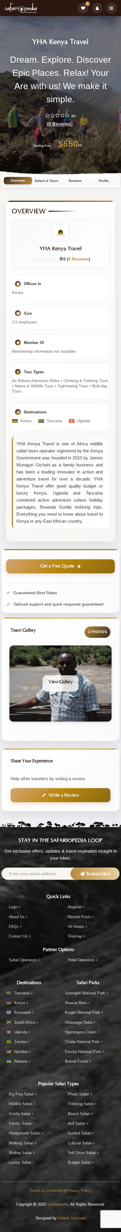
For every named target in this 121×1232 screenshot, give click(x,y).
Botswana (22, 1012)
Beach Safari (79, 1114)
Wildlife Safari (20, 1104)
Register (75, 907)
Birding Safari (20, 1153)
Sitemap (75, 936)
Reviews (75, 181)
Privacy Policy (79, 1190)
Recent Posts (79, 917)
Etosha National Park (83, 1051)
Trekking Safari (81, 1104)
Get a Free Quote (57, 566)
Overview (18, 180)
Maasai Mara (76, 1003)
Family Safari (20, 1123)
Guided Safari (79, 1133)
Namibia (21, 1051)
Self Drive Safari (82, 1153)
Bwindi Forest (76, 1061)
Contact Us (18, 936)
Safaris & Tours (46, 181)
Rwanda (21, 1061)
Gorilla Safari (20, 1114)
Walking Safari (21, 1143)
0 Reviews (78, 259)
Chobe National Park (82, 1042)
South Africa (24, 1022)
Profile (104, 181)
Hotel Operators (81, 960)
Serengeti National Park (85, 993)
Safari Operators (23, 960)
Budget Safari (79, 1162)
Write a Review (64, 795)
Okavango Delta (78, 1022)
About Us (17, 917)
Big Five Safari (21, 1094)
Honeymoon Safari (24, 1133)
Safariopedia (57, 1204)
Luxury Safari (20, 1162)
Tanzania (21, 993)
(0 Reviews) (60, 124)
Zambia (20, 1042)
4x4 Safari (76, 1123)
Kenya (19, 1003)
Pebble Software (72, 1218)
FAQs (14, 926)
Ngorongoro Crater (80, 1032)
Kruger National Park (82, 1012)
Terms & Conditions (46, 1190)
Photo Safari (78, 1094)
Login (13, 907)
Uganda (20, 1032)
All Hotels (76, 926)
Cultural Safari (80, 1143)
